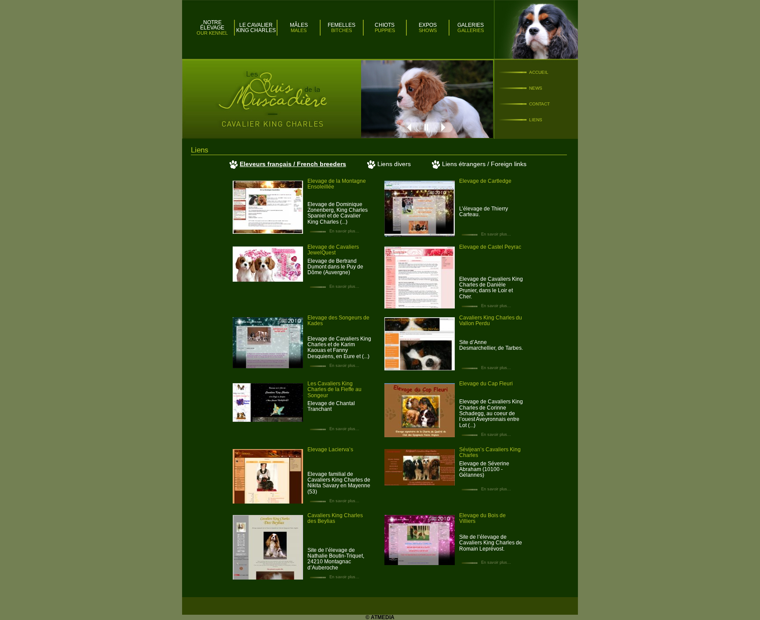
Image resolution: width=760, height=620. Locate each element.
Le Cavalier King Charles (256, 27)
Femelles (341, 25)
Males (299, 30)
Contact (539, 104)
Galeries (470, 25)
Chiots (385, 25)
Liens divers (394, 163)
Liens (535, 119)
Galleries (470, 30)
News (535, 88)
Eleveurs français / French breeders (293, 163)
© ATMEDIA (380, 617)
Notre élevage (212, 25)
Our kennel (212, 33)
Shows (428, 30)
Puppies (385, 30)
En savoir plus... (343, 231)
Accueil (538, 72)
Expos (428, 25)
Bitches (341, 30)
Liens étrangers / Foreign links (484, 163)
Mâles (299, 25)
